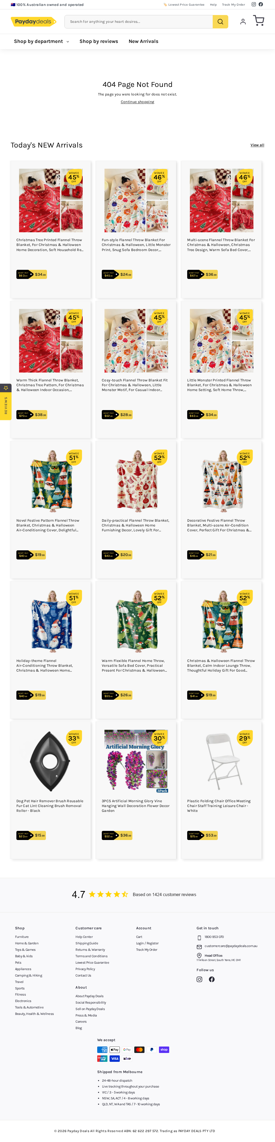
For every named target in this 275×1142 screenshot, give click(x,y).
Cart (139, 937)
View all (257, 145)
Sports (20, 988)
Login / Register (147, 943)
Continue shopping (137, 102)
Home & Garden (27, 943)
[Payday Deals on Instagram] (201, 980)
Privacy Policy (85, 969)
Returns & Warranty (90, 950)
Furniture (22, 937)
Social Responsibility (90, 1002)
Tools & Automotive (29, 1007)
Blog (78, 1028)
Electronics (23, 1001)
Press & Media (86, 1015)
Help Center (84, 937)
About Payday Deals (89, 996)
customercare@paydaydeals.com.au (231, 946)
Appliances (23, 969)
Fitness (20, 994)
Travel (19, 982)
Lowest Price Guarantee (92, 962)
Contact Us (83, 975)
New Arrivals (143, 41)
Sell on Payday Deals (90, 1009)
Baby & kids (24, 956)
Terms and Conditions (91, 956)
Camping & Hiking (28, 975)
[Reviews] (137, 895)
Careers (80, 1021)
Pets (18, 962)
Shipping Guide (86, 943)
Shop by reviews (98, 41)
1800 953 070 (214, 937)
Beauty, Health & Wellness (34, 1014)
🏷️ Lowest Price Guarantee (183, 4)
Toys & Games (25, 950)
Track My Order (233, 4)
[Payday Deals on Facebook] (213, 980)
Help (213, 4)
